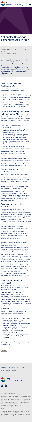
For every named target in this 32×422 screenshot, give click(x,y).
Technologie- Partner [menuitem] (14, 367)
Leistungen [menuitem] (4, 367)
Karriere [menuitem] (8, 370)
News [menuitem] (2, 370)
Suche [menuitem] (26, 4)
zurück (4, 350)
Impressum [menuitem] (13, 373)
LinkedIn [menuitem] (6, 385)
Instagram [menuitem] (2, 385)
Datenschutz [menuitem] (4, 373)
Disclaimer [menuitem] (20, 373)
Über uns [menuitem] (24, 367)
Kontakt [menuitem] (14, 370)
